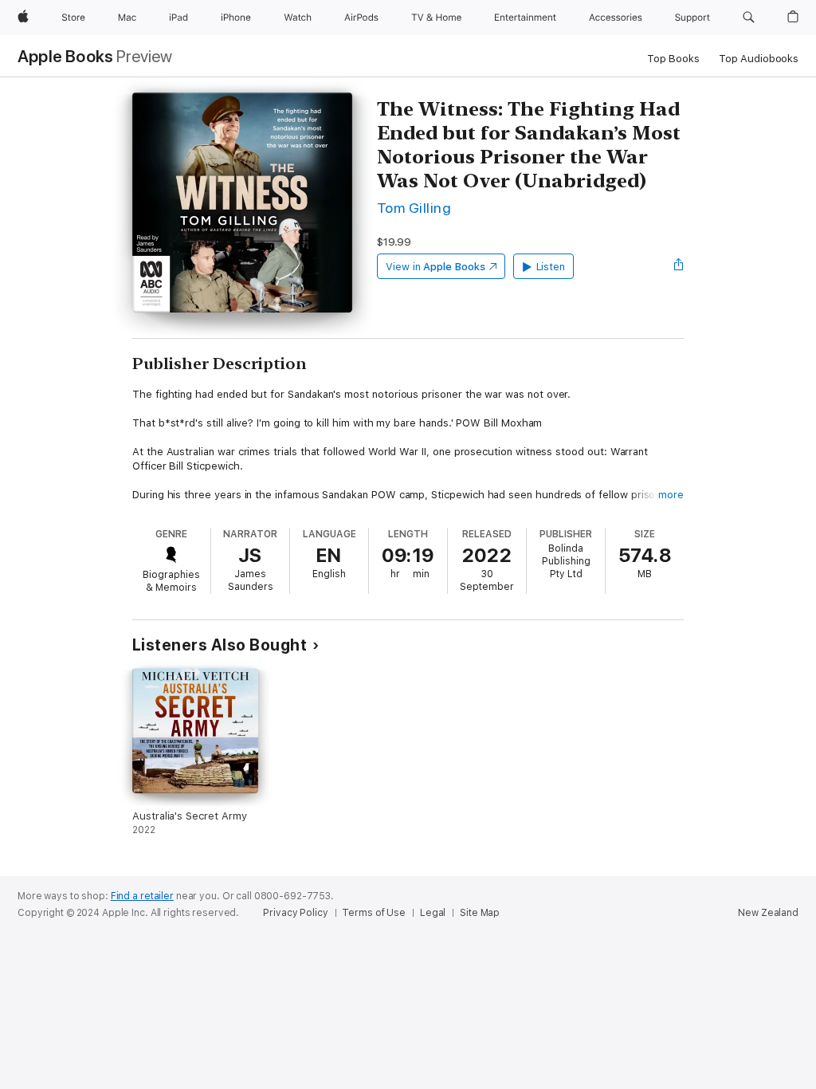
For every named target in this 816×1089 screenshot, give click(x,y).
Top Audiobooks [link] (758, 59)
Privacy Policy (295, 912)
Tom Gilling (414, 207)
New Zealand (768, 912)
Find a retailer (142, 896)
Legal (432, 912)
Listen (551, 267)
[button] (748, 17)
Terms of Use (374, 912)
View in (435, 267)
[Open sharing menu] (679, 266)
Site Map (480, 912)
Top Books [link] (673, 59)
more (671, 495)
